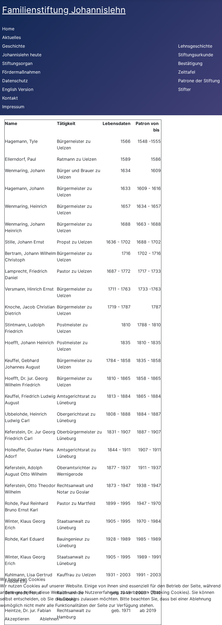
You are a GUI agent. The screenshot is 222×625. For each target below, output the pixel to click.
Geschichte (13, 46)
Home (8, 28)
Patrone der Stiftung (199, 80)
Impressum (13, 106)
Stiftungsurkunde (195, 54)
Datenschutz (15, 80)
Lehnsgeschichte (195, 46)
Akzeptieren (17, 618)
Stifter (184, 89)
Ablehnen (49, 618)
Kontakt (10, 98)
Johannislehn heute (21, 54)
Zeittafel (186, 72)
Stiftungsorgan (17, 63)
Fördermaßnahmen (21, 72)
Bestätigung (190, 63)
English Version (17, 89)
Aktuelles (11, 37)
